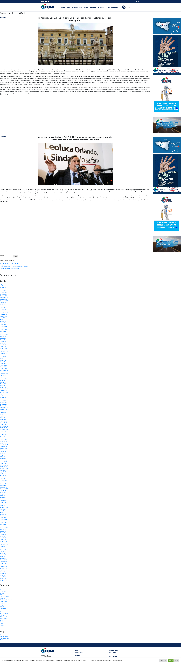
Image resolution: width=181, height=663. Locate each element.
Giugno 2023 (3, 340)
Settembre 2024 (4, 316)
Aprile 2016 (2, 477)
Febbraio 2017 (3, 460)
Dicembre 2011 (3, 563)
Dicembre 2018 (3, 424)
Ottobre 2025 (3, 299)
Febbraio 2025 (3, 309)
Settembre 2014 (4, 507)
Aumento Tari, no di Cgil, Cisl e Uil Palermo (10, 263)
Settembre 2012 (4, 548)
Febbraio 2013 (3, 539)
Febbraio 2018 (3, 440)
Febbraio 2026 (3, 292)
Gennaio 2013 (3, 541)
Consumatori (3, 591)
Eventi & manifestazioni (6, 600)
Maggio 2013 (3, 534)
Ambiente (2, 590)
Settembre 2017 (4, 448)
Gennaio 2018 (3, 441)
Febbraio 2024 (3, 326)
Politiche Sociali (3, 618)
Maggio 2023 (3, 341)
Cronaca (2, 593)
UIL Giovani (2, 627)
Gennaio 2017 (3, 462)
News (68, 7)
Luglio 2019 (3, 412)
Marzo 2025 (3, 307)
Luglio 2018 (3, 431)
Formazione (3, 603)
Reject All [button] (176, 660)
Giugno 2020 (3, 396)
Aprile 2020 (2, 399)
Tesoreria (101, 7)
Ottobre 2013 (3, 526)
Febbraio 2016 (3, 480)
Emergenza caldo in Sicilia (6, 265)
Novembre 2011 (4, 565)
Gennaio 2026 (3, 294)
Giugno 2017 (3, 453)
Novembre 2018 (4, 426)
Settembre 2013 (4, 528)
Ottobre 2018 (3, 428)
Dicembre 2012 (3, 543)
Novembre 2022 (4, 351)
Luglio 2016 (3, 472)
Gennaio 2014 (3, 521)
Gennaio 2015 (3, 500)
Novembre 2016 (4, 465)
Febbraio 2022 (3, 365)
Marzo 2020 (3, 401)
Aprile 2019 (2, 418)
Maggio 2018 (3, 434)
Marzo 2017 (3, 458)
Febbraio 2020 (3, 402)
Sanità (1, 620)
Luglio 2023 (3, 338)
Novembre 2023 (4, 331)
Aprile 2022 (2, 362)
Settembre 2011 (4, 568)
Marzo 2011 (3, 577)
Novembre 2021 (4, 370)
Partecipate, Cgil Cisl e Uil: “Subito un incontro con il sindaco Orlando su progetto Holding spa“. (75, 19)
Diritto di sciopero (4, 596)
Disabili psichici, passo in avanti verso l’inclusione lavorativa (14, 266)
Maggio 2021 (3, 379)
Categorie (93, 7)
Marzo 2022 (3, 363)
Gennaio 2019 (3, 423)
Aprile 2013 (2, 536)
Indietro (3, 17)
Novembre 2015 (4, 485)
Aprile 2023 (2, 343)
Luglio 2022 (3, 357)
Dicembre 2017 (3, 443)
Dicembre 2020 (3, 387)
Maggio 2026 (3, 287)
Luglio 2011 (3, 570)
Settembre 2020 (4, 392)
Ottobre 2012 (3, 546)
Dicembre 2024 (3, 311)
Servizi (86, 7)
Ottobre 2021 (3, 372)
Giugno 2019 (3, 414)
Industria (2, 606)
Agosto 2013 (3, 529)
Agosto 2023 (3, 336)
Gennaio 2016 (3, 482)
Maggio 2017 (3, 455)
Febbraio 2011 (3, 578)
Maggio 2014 (3, 514)
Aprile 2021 (2, 380)
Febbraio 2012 (3, 560)
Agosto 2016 (3, 470)
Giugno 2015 (3, 492)
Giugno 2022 (3, 358)
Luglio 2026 (3, 284)
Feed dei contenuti (4, 636)
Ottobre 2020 (3, 390)
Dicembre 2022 (3, 350)
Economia (2, 598)
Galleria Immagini (113, 654)
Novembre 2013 (4, 524)
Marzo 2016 (3, 478)
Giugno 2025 (3, 304)
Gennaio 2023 (3, 348)
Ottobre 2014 (3, 506)
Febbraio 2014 (3, 519)
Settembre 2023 (4, 335)
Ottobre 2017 (3, 446)
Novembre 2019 (4, 407)
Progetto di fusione (112, 7)
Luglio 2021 (3, 375)
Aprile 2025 (2, 306)
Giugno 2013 (3, 533)
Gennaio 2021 (3, 385)
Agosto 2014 (3, 509)
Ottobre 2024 (3, 314)
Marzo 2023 (3, 345)
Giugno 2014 (3, 512)
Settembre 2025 (4, 301)
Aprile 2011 (2, 575)
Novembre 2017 (4, 445)
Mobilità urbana (3, 610)
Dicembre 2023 (3, 329)
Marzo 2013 (3, 538)
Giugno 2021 (3, 377)
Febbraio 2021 (3, 384)
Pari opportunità (4, 613)
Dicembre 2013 (3, 522)
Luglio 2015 (3, 490)
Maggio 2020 (3, 397)
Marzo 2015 (3, 497)
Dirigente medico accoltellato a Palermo (9, 268)
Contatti (77, 649)
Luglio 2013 (3, 531)
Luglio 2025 (3, 302)
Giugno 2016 (3, 473)
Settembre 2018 (4, 429)
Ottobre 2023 (3, 333)
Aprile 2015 (2, 495)
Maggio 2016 (3, 475)
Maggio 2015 (3, 494)
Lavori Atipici (3, 608)
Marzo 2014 (3, 517)
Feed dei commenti (4, 638)
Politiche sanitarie (4, 617)
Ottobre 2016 (3, 467)
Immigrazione (3, 605)
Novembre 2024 (4, 313)
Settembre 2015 (4, 489)
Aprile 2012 (2, 556)
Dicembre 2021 (3, 368)
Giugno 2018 (3, 433)
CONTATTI (137, 1)
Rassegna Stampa (77, 7)
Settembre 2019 (4, 411)
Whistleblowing (79, 652)
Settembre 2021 (4, 373)
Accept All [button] (171, 660)
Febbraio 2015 (3, 499)
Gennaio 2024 (3, 328)
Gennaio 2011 (3, 580)
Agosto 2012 (3, 550)
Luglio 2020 (3, 394)
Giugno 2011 (3, 572)
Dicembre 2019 (3, 406)
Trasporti (2, 625)
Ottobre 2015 (3, 487)
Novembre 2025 (4, 297)
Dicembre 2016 (3, 463)
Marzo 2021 (3, 382)
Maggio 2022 (3, 360)
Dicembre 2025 (3, 296)
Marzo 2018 (3, 438)
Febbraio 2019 (3, 421)
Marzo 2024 (3, 324)
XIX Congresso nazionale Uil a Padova (9, 270)
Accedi (1, 635)
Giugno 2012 (3, 553)
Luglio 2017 (3, 451)
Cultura (1, 595)
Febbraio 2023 (3, 346)
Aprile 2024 (2, 323)
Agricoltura (2, 588)
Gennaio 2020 (3, 404)
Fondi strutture (3, 601)
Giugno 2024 (3, 319)
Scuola (1, 622)
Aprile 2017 (2, 456)
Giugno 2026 (3, 285)
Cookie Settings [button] (163, 660)
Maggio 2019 (3, 416)
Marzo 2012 (3, 558)
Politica (2, 615)
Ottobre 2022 (3, 353)
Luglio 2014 (3, 511)
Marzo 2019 (3, 419)
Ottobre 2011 (3, 566)
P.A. (1, 612)
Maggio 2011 (3, 573)
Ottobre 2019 (3, 409)
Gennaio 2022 (3, 367)
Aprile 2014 (2, 516)
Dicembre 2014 (3, 502)
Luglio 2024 (3, 318)
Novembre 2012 (4, 544)
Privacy (76, 650)
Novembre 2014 (4, 504)
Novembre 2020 (4, 389)
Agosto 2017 (3, 450)
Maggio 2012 (3, 555)
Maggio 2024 (3, 321)
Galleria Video (112, 652)
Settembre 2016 (4, 468)
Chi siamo (62, 7)
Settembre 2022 (4, 355)
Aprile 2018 (2, 436)
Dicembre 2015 (3, 484)
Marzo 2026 (3, 291)
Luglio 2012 (3, 551)
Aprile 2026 (2, 289)
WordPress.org (3, 640)
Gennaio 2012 (3, 561)
